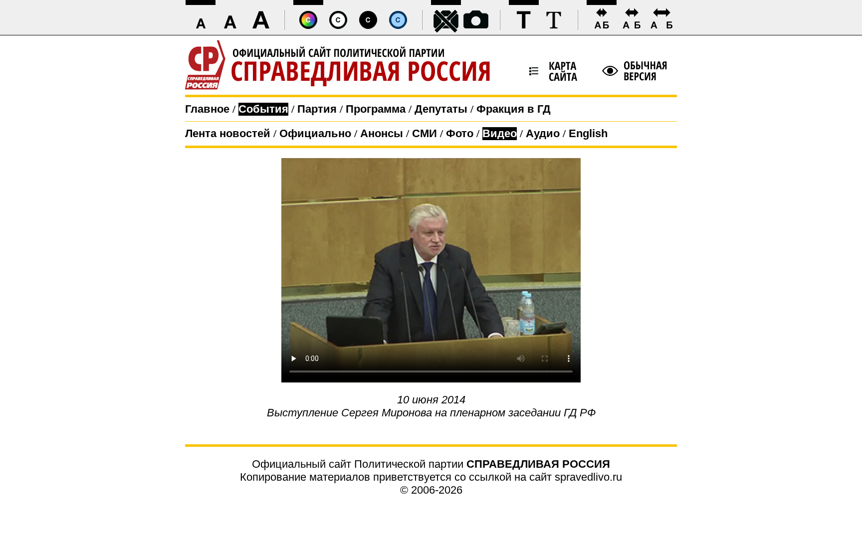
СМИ (424, 133)
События (263, 109)
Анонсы (381, 133)
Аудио (543, 133)
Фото (459, 133)
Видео (499, 133)
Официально (315, 133)
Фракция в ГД (513, 109)
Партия (317, 109)
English (588, 133)
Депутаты (441, 109)
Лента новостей (227, 133)
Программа (376, 109)
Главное (207, 109)
